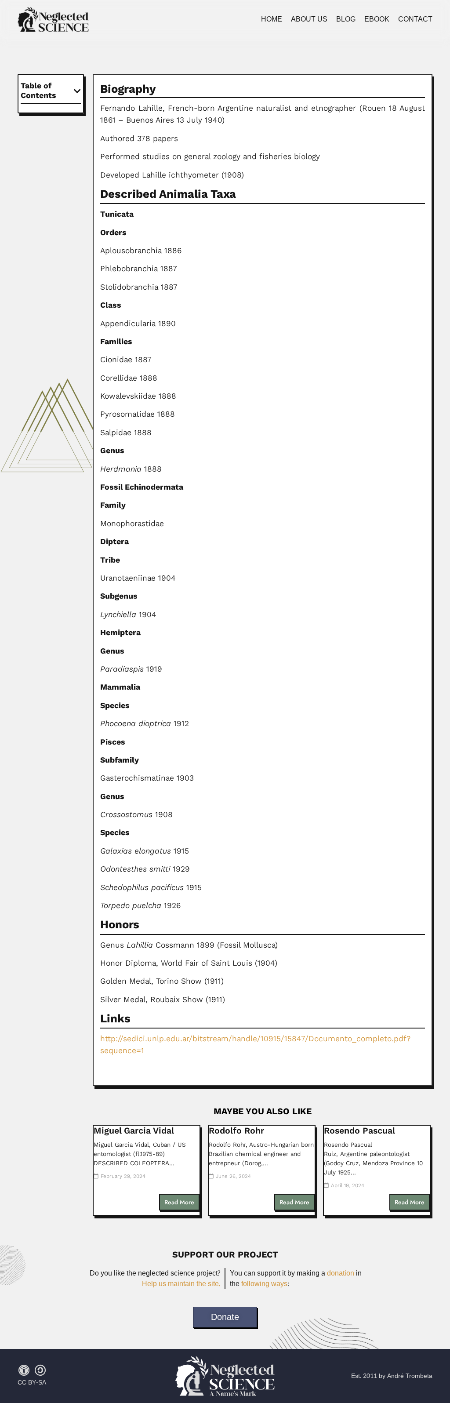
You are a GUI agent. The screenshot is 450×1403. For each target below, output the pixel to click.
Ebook (376, 19)
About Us (309, 19)
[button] (77, 91)
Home (271, 19)
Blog (346, 19)
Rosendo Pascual (359, 1131)
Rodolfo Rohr (236, 1131)
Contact (415, 19)
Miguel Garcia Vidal (134, 1131)
